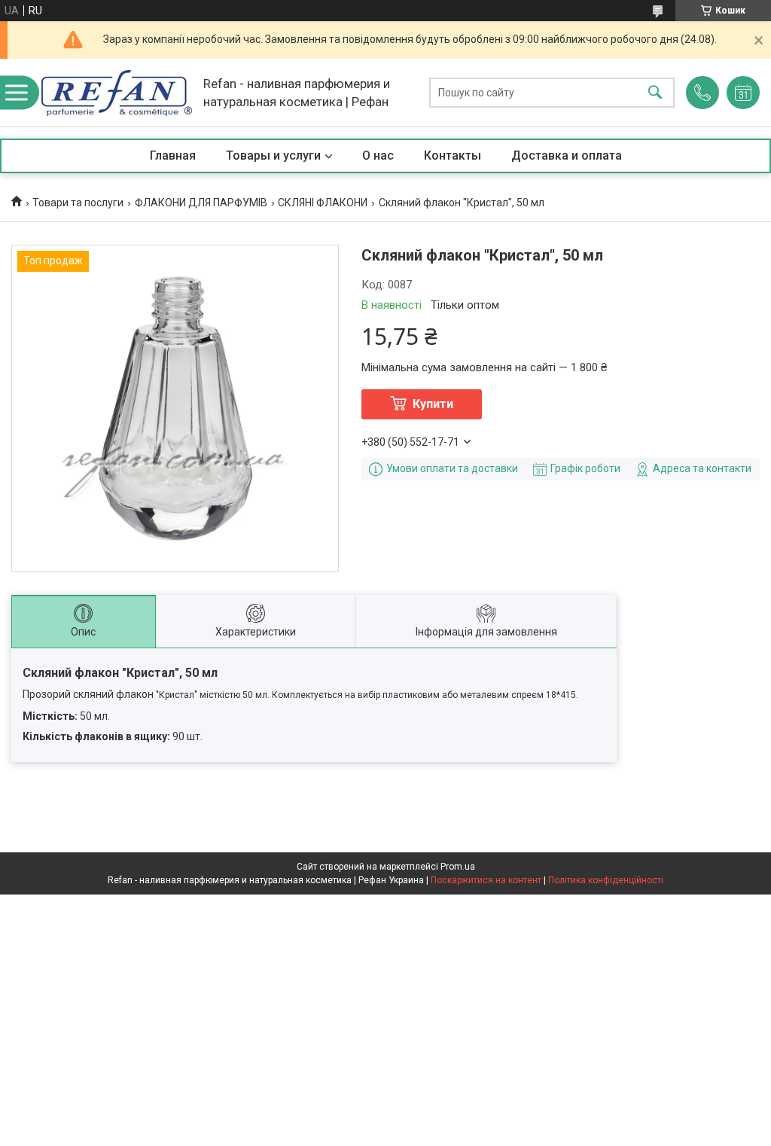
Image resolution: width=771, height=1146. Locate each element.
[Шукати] (655, 93)
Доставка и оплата (566, 155)
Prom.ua (457, 866)
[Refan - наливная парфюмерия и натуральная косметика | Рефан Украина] (116, 93)
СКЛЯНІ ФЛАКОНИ (322, 203)
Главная (173, 155)
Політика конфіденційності (605, 880)
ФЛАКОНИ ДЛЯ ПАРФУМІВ (201, 203)
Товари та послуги (77, 203)
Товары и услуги (273, 155)
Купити (433, 404)
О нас (378, 155)
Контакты (452, 155)
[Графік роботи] (743, 92)
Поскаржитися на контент (486, 880)
